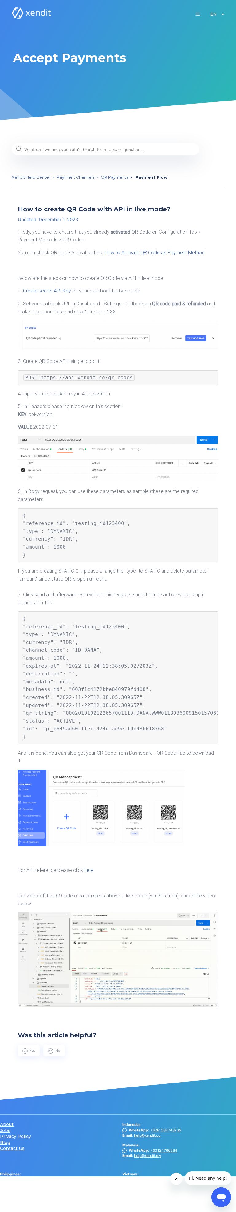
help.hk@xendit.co (150, 1194)
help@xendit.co (147, 1135)
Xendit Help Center (31, 177)
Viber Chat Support (34, 1179)
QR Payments (114, 177)
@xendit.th (19, 1199)
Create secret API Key (47, 291)
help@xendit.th (24, 1205)
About (7, 1124)
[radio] (29, 1050)
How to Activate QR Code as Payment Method (154, 253)
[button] (197, 14)
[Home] (31, 17)
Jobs (5, 1130)
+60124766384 (163, 1150)
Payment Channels (75, 177)
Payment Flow (151, 177)
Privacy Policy (15, 1136)
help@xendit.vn (147, 1179)
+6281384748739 (165, 1130)
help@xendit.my (147, 1155)
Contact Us (12, 1148)
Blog (5, 1142)
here (89, 870)
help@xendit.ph (25, 1184)
